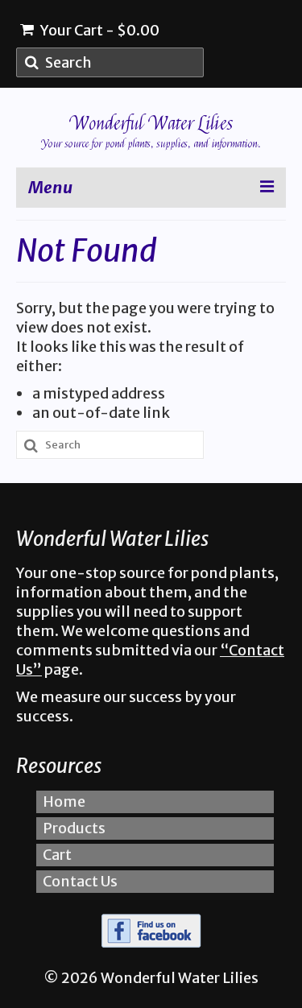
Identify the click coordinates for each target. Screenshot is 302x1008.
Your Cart (98, 30)
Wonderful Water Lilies (151, 123)
